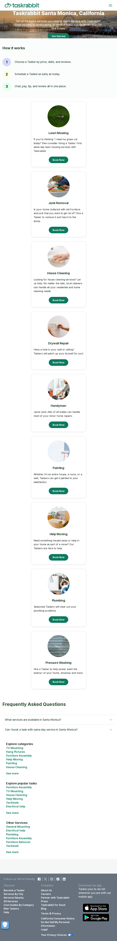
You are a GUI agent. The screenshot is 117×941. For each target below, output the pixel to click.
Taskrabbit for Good (53, 904)
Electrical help (15, 806)
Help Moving (14, 759)
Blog (43, 908)
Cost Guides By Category (19, 904)
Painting (11, 763)
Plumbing (12, 834)
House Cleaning (16, 767)
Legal (44, 929)
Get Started (58, 36)
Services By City (13, 894)
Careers (46, 894)
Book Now (58, 159)
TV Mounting (14, 748)
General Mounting (18, 826)
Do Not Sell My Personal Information (55, 924)
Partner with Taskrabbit (55, 897)
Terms (45, 913)
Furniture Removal (18, 842)
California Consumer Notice (57, 918)
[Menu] (110, 5)
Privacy (56, 913)
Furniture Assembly (19, 755)
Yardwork (12, 802)
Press (44, 901)
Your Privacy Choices (54, 934)
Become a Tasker (14, 890)
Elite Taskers (11, 908)
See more (12, 773)
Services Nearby (14, 897)
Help (6, 912)
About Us (46, 890)
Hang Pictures (15, 751)
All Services (11, 901)
